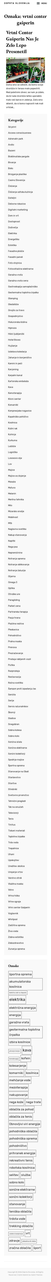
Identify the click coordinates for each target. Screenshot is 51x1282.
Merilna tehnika (16, 499)
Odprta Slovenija (17, 3)
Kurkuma (12, 440)
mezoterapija (18, 1087)
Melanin (12, 493)
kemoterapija (14, 1059)
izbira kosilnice (19, 1042)
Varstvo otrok (15, 878)
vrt (28, 1233)
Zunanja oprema (16, 949)
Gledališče (13, 304)
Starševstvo (14, 777)
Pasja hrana (14, 617)
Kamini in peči (15, 363)
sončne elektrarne (22, 1189)
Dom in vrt (13, 215)
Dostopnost (14, 221)
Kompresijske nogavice (19, 411)
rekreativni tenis (21, 1160)
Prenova (12, 647)
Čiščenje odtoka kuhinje (20, 192)
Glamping (13, 298)
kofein (25, 1058)
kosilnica (32, 1073)
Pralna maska (15, 641)
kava (27, 1050)
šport (37, 1248)
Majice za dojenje (17, 476)
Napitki (11, 541)
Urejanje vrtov (15, 872)
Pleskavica (13, 629)
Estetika (12, 245)
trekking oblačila (21, 1226)
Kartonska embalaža (18, 381)
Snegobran (13, 724)
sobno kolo (16, 1182)
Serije (11, 700)
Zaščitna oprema (16, 925)
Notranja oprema (16, 558)
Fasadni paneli (15, 257)
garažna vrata (19, 1022)
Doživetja (13, 227)
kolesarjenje (17, 1065)
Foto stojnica (15, 263)
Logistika (12, 452)
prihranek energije (22, 1153)
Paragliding (14, 600)
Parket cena (14, 606)
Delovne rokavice (17, 204)
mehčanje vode (19, 1080)
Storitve (12, 783)
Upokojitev (13, 860)
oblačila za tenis (20, 1116)
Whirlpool (12, 919)
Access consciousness (19, 133)
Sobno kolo (13, 736)
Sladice (12, 718)
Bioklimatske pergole (18, 156)
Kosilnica (12, 422)
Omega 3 (12, 582)
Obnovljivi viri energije (24, 1124)
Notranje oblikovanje (18, 564)
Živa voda (13, 931)
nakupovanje (18, 1095)
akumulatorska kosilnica (20, 984)
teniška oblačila (20, 1211)
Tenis (10, 819)
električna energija (22, 1007)
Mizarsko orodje (16, 511)
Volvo (11, 889)
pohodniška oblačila (23, 1131)
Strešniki (12, 789)
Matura (11, 487)
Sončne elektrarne (17, 748)
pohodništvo (18, 1145)
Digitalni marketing (18, 209)
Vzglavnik (13, 913)
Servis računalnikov (18, 706)
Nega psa (13, 547)
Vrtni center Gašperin (19, 907)
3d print (12, 127)
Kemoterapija (15, 393)
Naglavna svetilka (17, 529)
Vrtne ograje (14, 901)
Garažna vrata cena (18, 280)
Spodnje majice (16, 759)
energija (15, 1015)
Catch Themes (36, 1275)
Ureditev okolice (16, 866)
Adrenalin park (15, 138)
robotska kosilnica (22, 1167)
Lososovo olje (15, 458)
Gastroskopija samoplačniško (23, 286)
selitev (13, 1175)
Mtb (10, 523)
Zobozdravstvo (16, 943)
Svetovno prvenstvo (18, 795)
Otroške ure (14, 594)
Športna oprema (16, 765)
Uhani (11, 854)
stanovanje (17, 1204)
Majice (11, 470)
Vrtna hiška (14, 895)
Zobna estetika (15, 937)
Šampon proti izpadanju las (22, 688)
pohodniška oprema (23, 1138)
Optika (11, 588)
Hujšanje (12, 345)
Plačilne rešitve (16, 623)
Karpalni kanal (15, 375)
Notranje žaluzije (17, 570)
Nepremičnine (15, 552)
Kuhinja (12, 434)
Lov (10, 464)
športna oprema (20, 974)
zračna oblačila (20, 1248)
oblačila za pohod (21, 1109)
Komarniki (13, 405)
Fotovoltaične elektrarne (20, 269)
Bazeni (11, 150)
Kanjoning (13, 369)
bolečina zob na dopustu (18, 993)
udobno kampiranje (16, 1234)
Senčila (12, 694)
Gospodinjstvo (15, 316)
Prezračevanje (15, 653)
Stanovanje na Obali (18, 771)
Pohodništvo (14, 635)
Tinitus (11, 824)
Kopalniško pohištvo (18, 416)
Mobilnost (13, 517)
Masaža (12, 481)
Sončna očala (15, 742)
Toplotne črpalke (16, 836)
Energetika (13, 239)
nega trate (33, 1102)
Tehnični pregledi (17, 801)
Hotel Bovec (14, 340)
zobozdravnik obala (29, 1241)
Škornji (11, 712)
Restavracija (14, 677)
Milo (10, 505)
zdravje (14, 1240)
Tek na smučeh (15, 807)
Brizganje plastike (17, 174)
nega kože (16, 1102)
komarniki (16, 1073)
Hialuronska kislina (17, 322)
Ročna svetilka (15, 683)
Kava (10, 387)
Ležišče (12, 446)
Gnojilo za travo (16, 310)
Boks (10, 168)
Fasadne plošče (16, 251)
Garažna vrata (15, 274)
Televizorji (13, 813)
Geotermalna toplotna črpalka (23, 292)
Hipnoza (12, 328)
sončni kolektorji (20, 1197)
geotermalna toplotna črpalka (24, 1032)
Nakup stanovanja (17, 535)
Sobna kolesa (14, 730)
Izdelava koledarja (17, 351)
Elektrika (12, 233)
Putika (11, 665)
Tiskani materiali (16, 830)
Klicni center (14, 399)
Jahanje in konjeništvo (20, 357)
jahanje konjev (14, 1051)
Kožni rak (12, 428)
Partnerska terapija (18, 612)
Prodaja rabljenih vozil (19, 659)
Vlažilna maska (15, 884)
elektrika (17, 999)
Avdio (11, 144)
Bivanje (12, 162)
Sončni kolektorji (16, 753)
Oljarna (12, 576)
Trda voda (13, 842)
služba (25, 1175)
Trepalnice (13, 848)
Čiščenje (12, 186)
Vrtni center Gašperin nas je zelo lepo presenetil (22, 42)
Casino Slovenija (16, 180)
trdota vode (17, 1218)
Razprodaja (14, 671)
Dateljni (12, 198)
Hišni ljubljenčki (16, 334)
